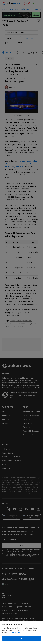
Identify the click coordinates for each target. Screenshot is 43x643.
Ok (21, 638)
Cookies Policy (16, 632)
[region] (21, 632)
